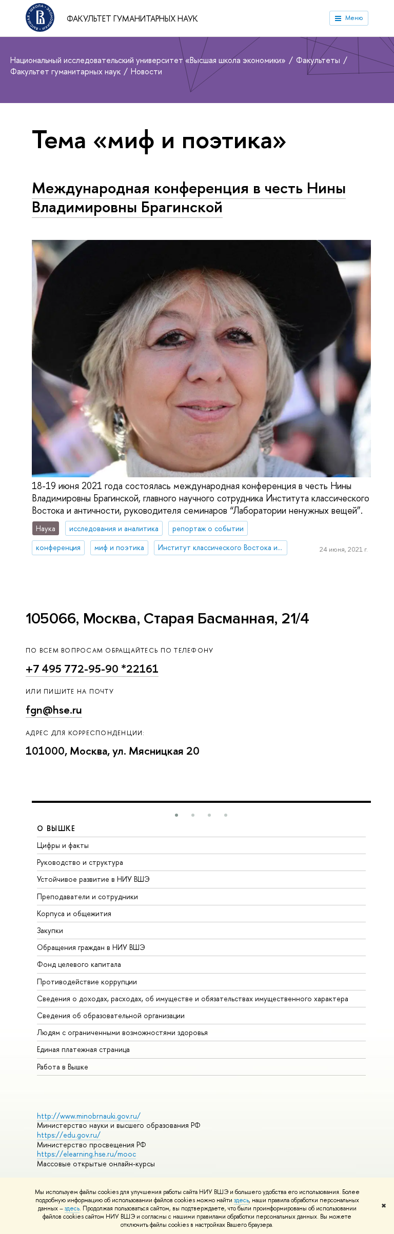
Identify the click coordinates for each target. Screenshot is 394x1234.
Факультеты (319, 60)
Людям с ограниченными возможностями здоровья (122, 1032)
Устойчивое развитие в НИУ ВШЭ (93, 879)
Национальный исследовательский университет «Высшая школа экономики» (149, 60)
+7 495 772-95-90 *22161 (92, 668)
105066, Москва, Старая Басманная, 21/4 (167, 618)
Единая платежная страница (83, 1049)
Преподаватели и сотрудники (87, 896)
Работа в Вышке (62, 1066)
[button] (176, 815)
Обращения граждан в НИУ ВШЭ (91, 947)
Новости (146, 71)
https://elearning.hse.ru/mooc (86, 1154)
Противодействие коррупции (87, 981)
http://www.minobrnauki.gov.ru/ (89, 1116)
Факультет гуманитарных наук (132, 18)
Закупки (50, 930)
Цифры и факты (63, 845)
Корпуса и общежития (74, 913)
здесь (241, 1200)
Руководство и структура (80, 862)
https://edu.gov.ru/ (69, 1135)
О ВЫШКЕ (56, 828)
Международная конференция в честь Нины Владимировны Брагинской (189, 197)
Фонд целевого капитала (79, 964)
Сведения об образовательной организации (111, 1015)
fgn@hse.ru (54, 709)
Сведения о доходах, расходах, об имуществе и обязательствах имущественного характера (192, 998)
